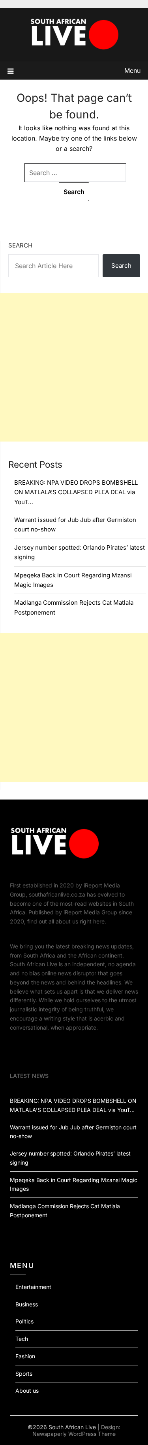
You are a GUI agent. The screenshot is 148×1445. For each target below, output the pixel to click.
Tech (21, 1338)
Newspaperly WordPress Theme (74, 1433)
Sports (23, 1373)
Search (20, 245)
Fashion (25, 1356)
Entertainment (33, 1286)
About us (27, 1390)
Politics (24, 1321)
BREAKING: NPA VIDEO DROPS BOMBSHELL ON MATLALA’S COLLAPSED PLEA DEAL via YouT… (76, 492)
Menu (132, 70)
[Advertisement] (74, 367)
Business (26, 1304)
